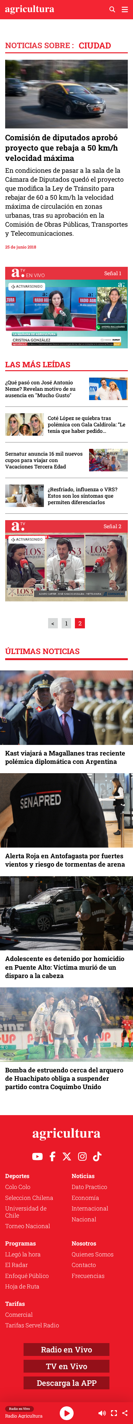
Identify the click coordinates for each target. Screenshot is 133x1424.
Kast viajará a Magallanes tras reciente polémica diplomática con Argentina (65, 757)
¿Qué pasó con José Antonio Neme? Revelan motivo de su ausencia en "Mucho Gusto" (40, 388)
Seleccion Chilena (29, 1197)
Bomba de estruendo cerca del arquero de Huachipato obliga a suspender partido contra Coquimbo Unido (64, 1078)
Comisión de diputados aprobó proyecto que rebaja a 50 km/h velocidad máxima (61, 147)
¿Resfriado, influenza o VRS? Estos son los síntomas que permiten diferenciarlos (83, 495)
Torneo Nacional (27, 1226)
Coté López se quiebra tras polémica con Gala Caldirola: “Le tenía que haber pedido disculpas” (86, 424)
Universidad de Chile (25, 1211)
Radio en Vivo (66, 1349)
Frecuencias (88, 1276)
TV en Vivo (66, 1366)
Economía (85, 1197)
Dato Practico (89, 1187)
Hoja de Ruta (22, 1286)
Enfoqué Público (27, 1276)
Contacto (84, 1265)
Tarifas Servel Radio (32, 1325)
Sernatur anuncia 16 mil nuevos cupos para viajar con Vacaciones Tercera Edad (44, 460)
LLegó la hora (23, 1254)
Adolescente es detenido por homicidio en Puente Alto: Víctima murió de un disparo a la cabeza (64, 966)
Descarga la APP (67, 1383)
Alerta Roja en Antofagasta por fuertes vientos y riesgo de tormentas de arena (65, 860)
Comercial (19, 1314)
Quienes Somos (93, 1254)
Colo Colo (17, 1187)
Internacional (90, 1208)
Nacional (84, 1219)
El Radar (16, 1265)
